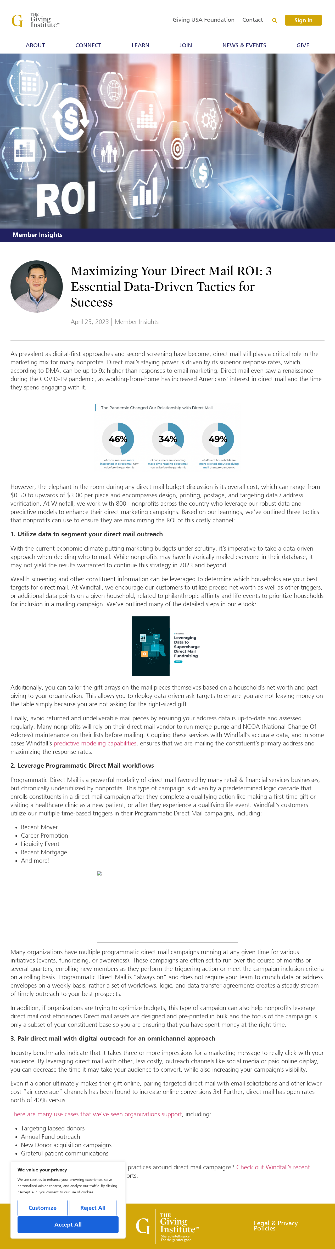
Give (303, 46)
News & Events (244, 46)
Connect (88, 46)
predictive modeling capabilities (95, 743)
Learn (140, 46)
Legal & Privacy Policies (276, 1226)
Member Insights (38, 235)
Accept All (68, 1225)
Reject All (92, 1208)
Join (186, 46)
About (35, 46)
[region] (68, 1200)
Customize (43, 1208)
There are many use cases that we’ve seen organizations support (96, 1114)
